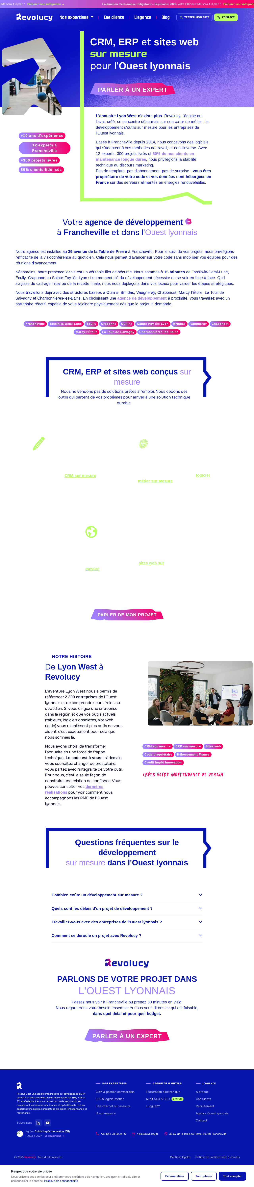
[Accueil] (34, 17)
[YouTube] (47, 1122)
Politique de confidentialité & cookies (217, 1157)
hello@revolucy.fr (147, 1134)
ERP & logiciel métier (110, 1099)
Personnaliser (174, 1176)
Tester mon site (196, 17)
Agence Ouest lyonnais (212, 1113)
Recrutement (205, 1106)
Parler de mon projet (127, 614)
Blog (166, 17)
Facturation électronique (163, 1092)
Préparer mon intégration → (31, 4)
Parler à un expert (132, 89)
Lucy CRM (153, 1106)
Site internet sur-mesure (113, 1106)
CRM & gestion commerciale (115, 1092)
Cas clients (114, 17)
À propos (202, 1092)
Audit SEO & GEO (164, 1099)
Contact (201, 1120)
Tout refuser (203, 1176)
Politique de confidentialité (61, 1181)
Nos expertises (74, 17)
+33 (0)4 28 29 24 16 (113, 1134)
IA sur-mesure (106, 1113)
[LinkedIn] (38, 1122)
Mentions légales (180, 1157)
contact (228, 17)
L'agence (142, 17)
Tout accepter (232, 1176)
